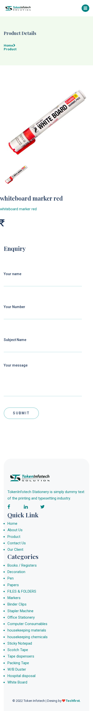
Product (13, 536)
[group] (46, 121)
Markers (14, 598)
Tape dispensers (20, 656)
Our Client (15, 549)
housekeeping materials (26, 630)
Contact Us (16, 543)
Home (12, 523)
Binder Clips (17, 604)
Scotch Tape (17, 650)
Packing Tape (18, 663)
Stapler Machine (20, 611)
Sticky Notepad (19, 643)
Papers (13, 585)
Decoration (16, 572)
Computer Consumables (27, 624)
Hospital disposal (21, 676)
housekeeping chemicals (27, 637)
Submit (21, 413)
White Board (17, 682)
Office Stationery (21, 617)
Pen (10, 578)
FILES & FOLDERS (21, 591)
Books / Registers (22, 565)
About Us (15, 530)
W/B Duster (16, 669)
